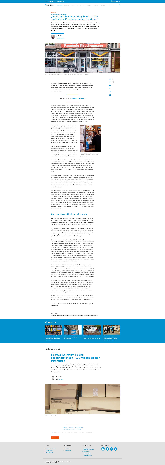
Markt (57, 378)
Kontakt (103, 5)
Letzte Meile (74, 315)
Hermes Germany (60, 36)
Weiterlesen (55, 437)
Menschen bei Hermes (50, 448)
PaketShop (86, 315)
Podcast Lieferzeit (87, 455)
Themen (73, 5)
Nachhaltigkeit (49, 450)
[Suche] (119, 5)
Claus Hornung (61, 38)
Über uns (66, 5)
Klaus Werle (60, 379)
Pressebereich (80, 5)
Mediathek (95, 5)
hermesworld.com (115, 1)
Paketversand (94, 315)
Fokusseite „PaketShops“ (78, 98)
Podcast (89, 5)
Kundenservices (49, 452)
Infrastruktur (66, 315)
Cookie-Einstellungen (66, 461)
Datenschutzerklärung (52, 461)
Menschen (53, 12)
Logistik (54, 315)
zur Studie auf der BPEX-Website (72, 429)
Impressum (59, 461)
